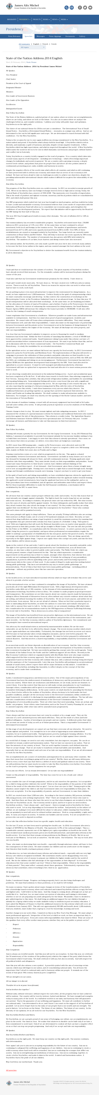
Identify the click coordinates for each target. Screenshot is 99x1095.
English (36, 44)
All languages (24, 44)
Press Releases (14, 36)
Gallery (82, 36)
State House (31, 62)
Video (10, 40)
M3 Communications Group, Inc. (83, 1083)
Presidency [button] (24, 19)
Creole (54, 44)
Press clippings (55, 36)
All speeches (11, 1070)
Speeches (28, 36)
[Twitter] (85, 7)
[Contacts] (72, 7)
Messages (41, 36)
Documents (70, 36)
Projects (37, 19)
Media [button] (64, 19)
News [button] (54, 19)
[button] (32, 47)
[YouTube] (90, 7)
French (45, 44)
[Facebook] (80, 7)
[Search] (66, 7)
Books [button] (46, 19)
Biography (12, 19)
